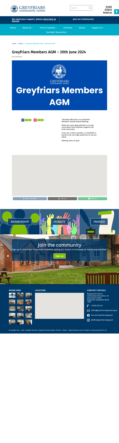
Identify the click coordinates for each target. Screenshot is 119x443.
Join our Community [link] (83, 19)
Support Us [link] (97, 28)
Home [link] (13, 28)
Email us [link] (107, 12)
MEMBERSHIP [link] (20, 222)
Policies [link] (64, 330)
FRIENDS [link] (99, 222)
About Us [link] (26, 28)
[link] (116, 11)
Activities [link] (67, 28)
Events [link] (82, 28)
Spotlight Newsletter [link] (56, 32)
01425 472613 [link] (108, 8)
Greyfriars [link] (18, 57)
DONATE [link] (59, 222)
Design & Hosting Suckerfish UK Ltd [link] (96, 330)
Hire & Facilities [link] (47, 28)
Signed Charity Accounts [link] (76, 330)
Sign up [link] (59, 255)
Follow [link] (28, 120)
